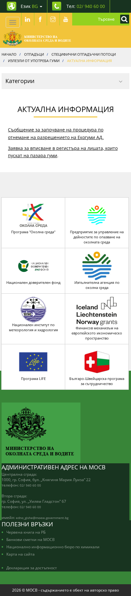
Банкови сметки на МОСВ (30, 539)
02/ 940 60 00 (30, 485)
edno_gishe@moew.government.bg (42, 517)
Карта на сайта (20, 554)
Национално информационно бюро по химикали (53, 546)
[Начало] (37, 38)
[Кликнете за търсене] (123, 19)
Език (29, 6)
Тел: (85, 6)
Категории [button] (19, 81)
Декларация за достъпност (31, 567)
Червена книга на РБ (25, 532)
